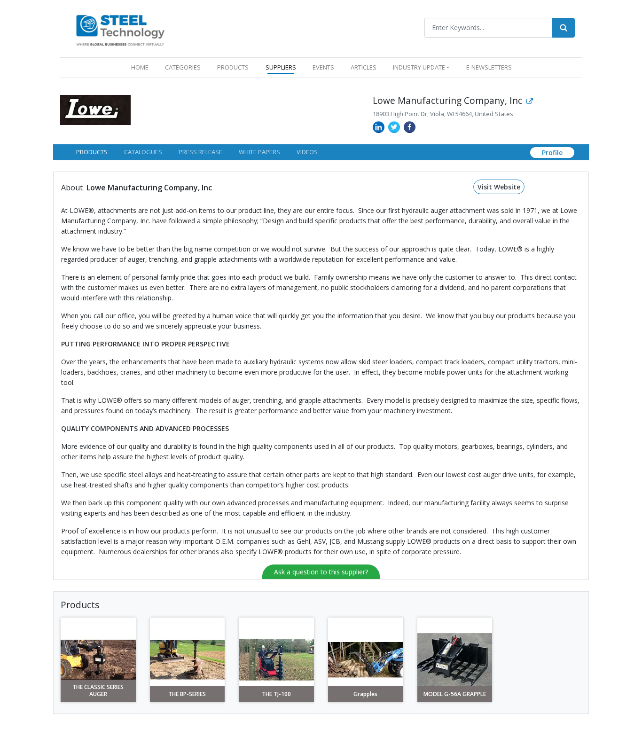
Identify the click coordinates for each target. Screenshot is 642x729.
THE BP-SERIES (187, 694)
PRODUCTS (233, 67)
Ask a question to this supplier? (321, 571)
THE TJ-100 (276, 694)
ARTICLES (363, 67)
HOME (141, 67)
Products (92, 152)
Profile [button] (552, 152)
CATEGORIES (183, 67)
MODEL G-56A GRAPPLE (454, 694)
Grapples (365, 694)
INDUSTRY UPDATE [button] (419, 67)
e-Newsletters (489, 67)
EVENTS (323, 67)
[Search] (563, 28)
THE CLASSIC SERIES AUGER (98, 691)
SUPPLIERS (281, 67)
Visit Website (499, 186)
